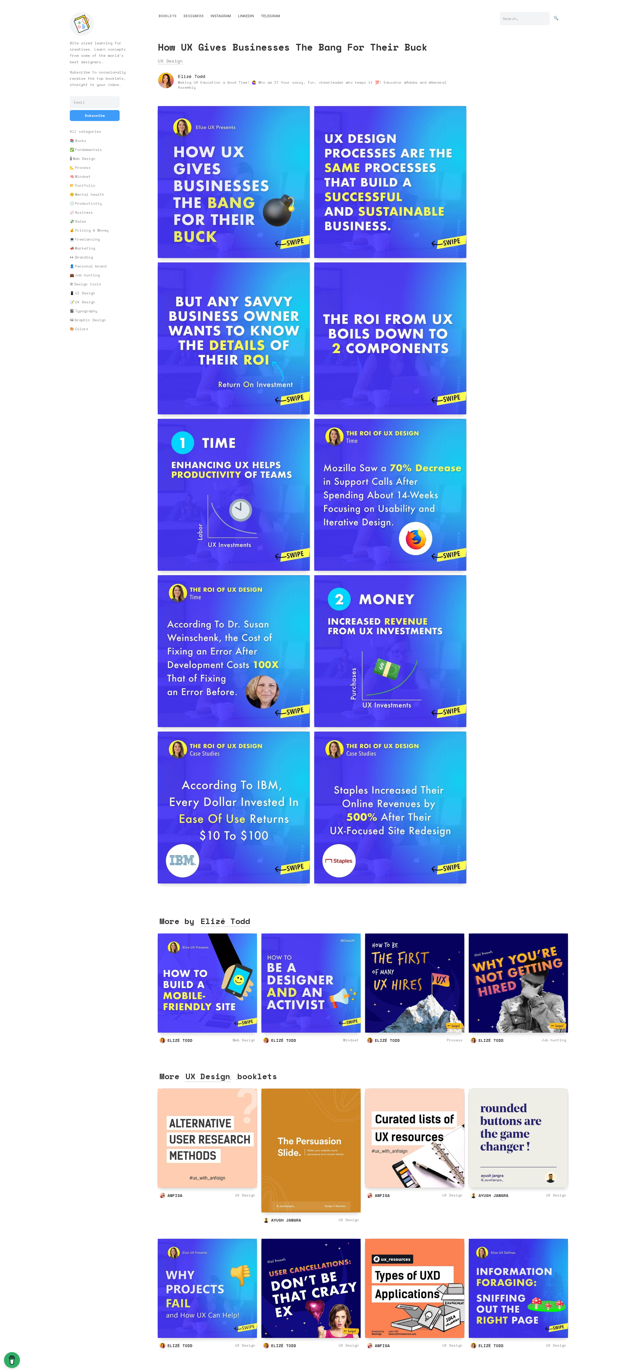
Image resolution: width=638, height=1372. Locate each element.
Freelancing (87, 239)
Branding (84, 257)
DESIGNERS (193, 15)
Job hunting (87, 275)
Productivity (88, 203)
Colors (81, 329)
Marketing (85, 248)
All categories (85, 131)
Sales (80, 221)
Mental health (89, 194)
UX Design (85, 302)
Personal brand (90, 266)
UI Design (85, 293)
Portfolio (85, 185)
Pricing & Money (92, 230)
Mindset (83, 176)
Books (80, 140)
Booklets (167, 15)
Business (84, 212)
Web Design (84, 158)
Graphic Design (90, 320)
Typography (86, 311)
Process (83, 167)
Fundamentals (88, 149)
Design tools (87, 284)
